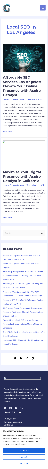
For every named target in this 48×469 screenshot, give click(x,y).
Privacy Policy (10, 419)
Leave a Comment (10, 99)
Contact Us (8, 425)
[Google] (32, 359)
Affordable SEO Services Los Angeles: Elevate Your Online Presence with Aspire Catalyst (22, 86)
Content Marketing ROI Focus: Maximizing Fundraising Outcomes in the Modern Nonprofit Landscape (22, 324)
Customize (24, 457)
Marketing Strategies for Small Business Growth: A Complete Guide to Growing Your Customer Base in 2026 (23, 275)
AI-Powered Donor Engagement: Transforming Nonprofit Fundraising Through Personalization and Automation (23, 312)
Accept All (24, 450)
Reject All (24, 464)
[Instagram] (26, 359)
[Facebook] (21, 359)
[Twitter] (15, 359)
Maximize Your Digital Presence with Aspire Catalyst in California (22, 176)
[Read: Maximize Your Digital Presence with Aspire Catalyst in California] (24, 153)
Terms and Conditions (13, 422)
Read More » (8, 131)
